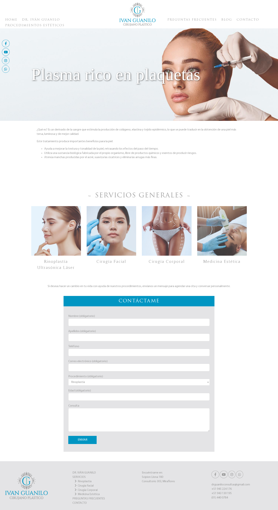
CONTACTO (79, 503)
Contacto (248, 19)
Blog (226, 19)
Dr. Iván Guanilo (41, 19)
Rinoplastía (85, 481)
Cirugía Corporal (88, 490)
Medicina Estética (89, 494)
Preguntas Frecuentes (192, 19)
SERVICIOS (79, 477)
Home (11, 19)
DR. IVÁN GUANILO (84, 472)
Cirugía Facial (86, 485)
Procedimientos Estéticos (34, 25)
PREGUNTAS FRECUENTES (88, 498)
